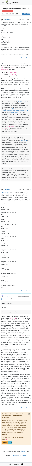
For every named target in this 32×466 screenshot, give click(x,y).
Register (5, 442)
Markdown (21, 102)
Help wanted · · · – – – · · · (8, 11)
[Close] (29, 414)
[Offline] (2, 19)
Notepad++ (23, 451)
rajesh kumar (7, 19)
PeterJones (7, 63)
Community (16, 2)
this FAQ (23, 140)
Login (10, 442)
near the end (14, 112)
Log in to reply (26, 13)
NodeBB (14, 455)
